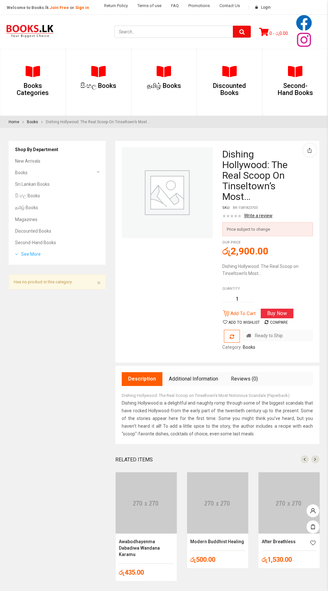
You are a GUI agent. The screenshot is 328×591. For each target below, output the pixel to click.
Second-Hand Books (35, 242)
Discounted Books (33, 231)
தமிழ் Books (26, 207)
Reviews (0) (244, 379)
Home (14, 122)
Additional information (193, 379)
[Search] (242, 32)
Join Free (59, 7)
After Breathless (279, 541)
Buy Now (277, 313)
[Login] (313, 509)
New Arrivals (27, 161)
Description (142, 379)
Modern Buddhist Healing (217, 541)
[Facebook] (304, 23)
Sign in (82, 7)
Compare (279, 322)
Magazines (26, 219)
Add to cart (243, 313)
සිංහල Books (27, 195)
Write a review (258, 215)
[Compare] (232, 336)
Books (32, 122)
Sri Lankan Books (32, 184)
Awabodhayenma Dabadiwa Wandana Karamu (139, 548)
